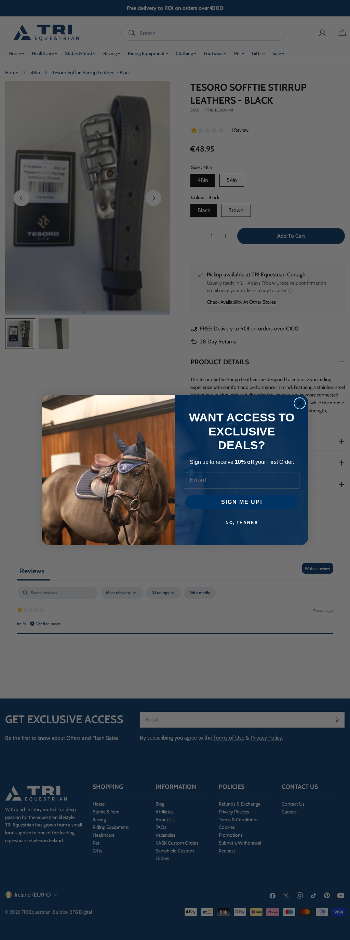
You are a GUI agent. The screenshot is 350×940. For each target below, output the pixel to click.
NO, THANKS (242, 522)
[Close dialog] (300, 403)
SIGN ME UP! (241, 502)
